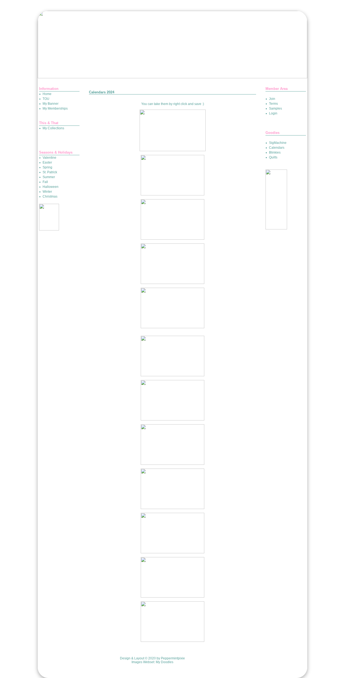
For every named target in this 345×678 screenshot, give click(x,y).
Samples (275, 108)
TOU (46, 99)
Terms (273, 104)
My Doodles (164, 662)
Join (272, 99)
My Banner (50, 104)
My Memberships (55, 108)
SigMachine (278, 143)
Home (47, 94)
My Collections (53, 128)
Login (273, 113)
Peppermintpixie (173, 658)
